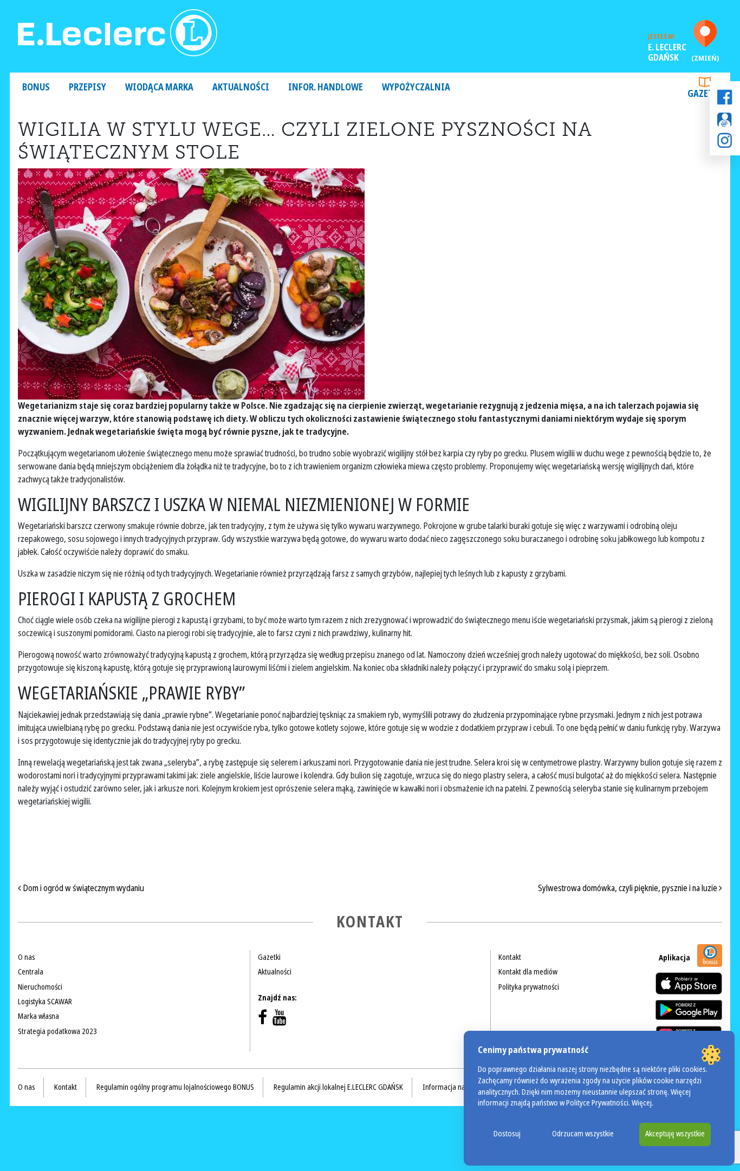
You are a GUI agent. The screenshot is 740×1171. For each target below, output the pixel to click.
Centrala (30, 971)
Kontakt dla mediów (527, 971)
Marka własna (38, 1016)
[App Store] (688, 983)
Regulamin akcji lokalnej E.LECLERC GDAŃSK (338, 1087)
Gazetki (704, 94)
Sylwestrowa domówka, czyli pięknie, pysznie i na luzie (628, 888)
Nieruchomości (40, 987)
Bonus (36, 87)
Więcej (642, 1103)
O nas (26, 957)
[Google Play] (688, 1009)
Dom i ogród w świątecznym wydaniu (82, 888)
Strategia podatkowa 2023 (57, 1031)
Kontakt (509, 957)
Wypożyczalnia (416, 87)
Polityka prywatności (528, 987)
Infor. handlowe (325, 87)
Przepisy (87, 87)
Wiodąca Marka (159, 87)
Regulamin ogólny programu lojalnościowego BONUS (175, 1087)
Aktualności (240, 87)
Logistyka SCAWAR (45, 1001)
